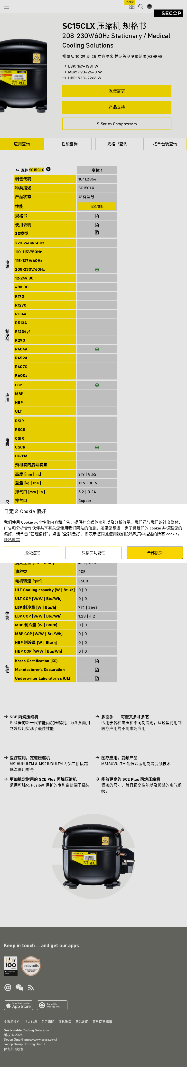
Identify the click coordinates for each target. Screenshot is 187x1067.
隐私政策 (12, 539)
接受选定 (32, 552)
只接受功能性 (93, 552)
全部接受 (155, 552)
